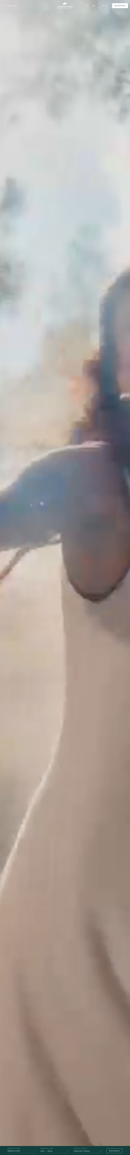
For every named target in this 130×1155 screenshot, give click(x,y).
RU (94, 6)
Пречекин (104, 5)
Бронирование (120, 5)
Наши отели (11, 6)
